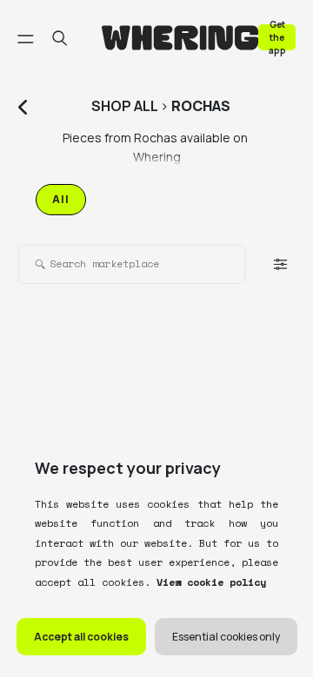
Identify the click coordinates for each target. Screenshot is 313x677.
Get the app (277, 36)
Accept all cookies (81, 636)
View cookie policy (208, 582)
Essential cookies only (226, 636)
